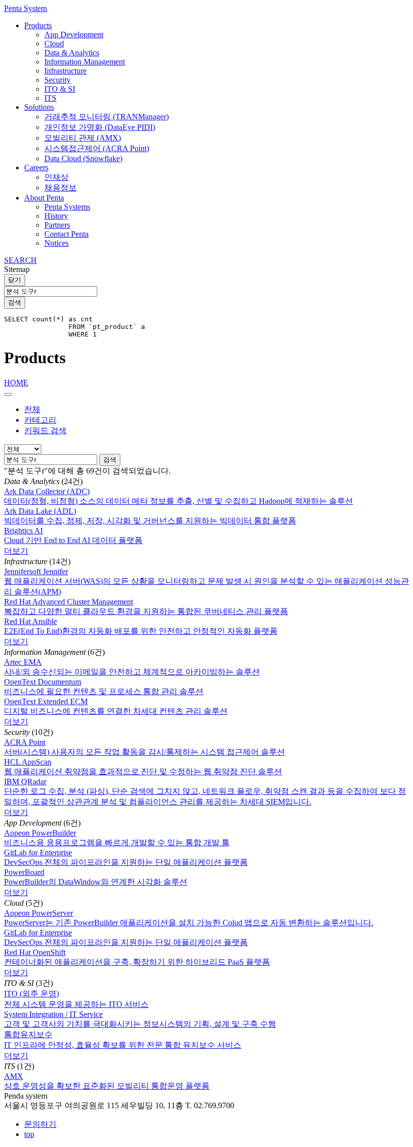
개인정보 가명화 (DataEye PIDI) (99, 127)
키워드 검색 (45, 430)
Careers (36, 167)
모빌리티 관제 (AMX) (82, 137)
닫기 (14, 280)
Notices (56, 243)
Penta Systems (67, 207)
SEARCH (20, 260)
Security (57, 80)
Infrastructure (65, 70)
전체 (32, 409)
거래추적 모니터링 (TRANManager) (106, 116)
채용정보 (60, 187)
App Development (73, 34)
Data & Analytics (71, 52)
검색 (14, 302)
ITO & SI (59, 89)
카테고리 (40, 420)
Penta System (25, 8)
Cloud (54, 43)
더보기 (16, 551)
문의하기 (40, 1124)
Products (38, 25)
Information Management (84, 61)
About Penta (44, 197)
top (29, 1134)
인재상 (56, 177)
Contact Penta (66, 234)
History (56, 216)
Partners (57, 225)
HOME (16, 382)
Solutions (39, 107)
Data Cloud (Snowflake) (83, 158)
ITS (50, 98)
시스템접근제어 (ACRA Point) (96, 148)
